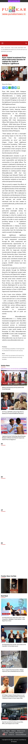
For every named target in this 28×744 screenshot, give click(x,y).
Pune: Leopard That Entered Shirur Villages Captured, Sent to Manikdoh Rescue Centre (13, 670)
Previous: (13, 348)
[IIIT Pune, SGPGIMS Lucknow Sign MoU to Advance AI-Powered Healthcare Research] (14, 401)
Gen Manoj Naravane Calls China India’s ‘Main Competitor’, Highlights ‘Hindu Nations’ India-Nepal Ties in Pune (13, 619)
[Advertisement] (14, 29)
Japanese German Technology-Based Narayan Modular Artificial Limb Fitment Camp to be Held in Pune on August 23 (14, 437)
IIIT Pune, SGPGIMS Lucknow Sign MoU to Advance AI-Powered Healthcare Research (13, 412)
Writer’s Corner (21, 730)
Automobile (5, 718)
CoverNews (22, 739)
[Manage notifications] (4, 734)
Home (3, 730)
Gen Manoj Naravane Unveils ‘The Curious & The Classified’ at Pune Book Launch (14, 645)
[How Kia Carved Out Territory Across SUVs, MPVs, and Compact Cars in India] (14, 711)
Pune (9, 614)
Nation (8, 730)
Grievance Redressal (21, 734)
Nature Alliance (19, 732)
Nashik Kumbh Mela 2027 (14, 1)
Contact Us (11, 734)
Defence (4, 614)
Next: (13, 356)
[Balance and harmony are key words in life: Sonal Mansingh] (14, 376)
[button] (2, 43)
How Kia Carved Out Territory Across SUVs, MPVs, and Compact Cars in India (12, 722)
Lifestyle (6, 732)
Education (5, 55)
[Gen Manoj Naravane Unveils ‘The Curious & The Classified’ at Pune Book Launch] (14, 634)
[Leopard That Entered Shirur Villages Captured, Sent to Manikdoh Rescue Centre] (14, 586)
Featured (11, 732)
